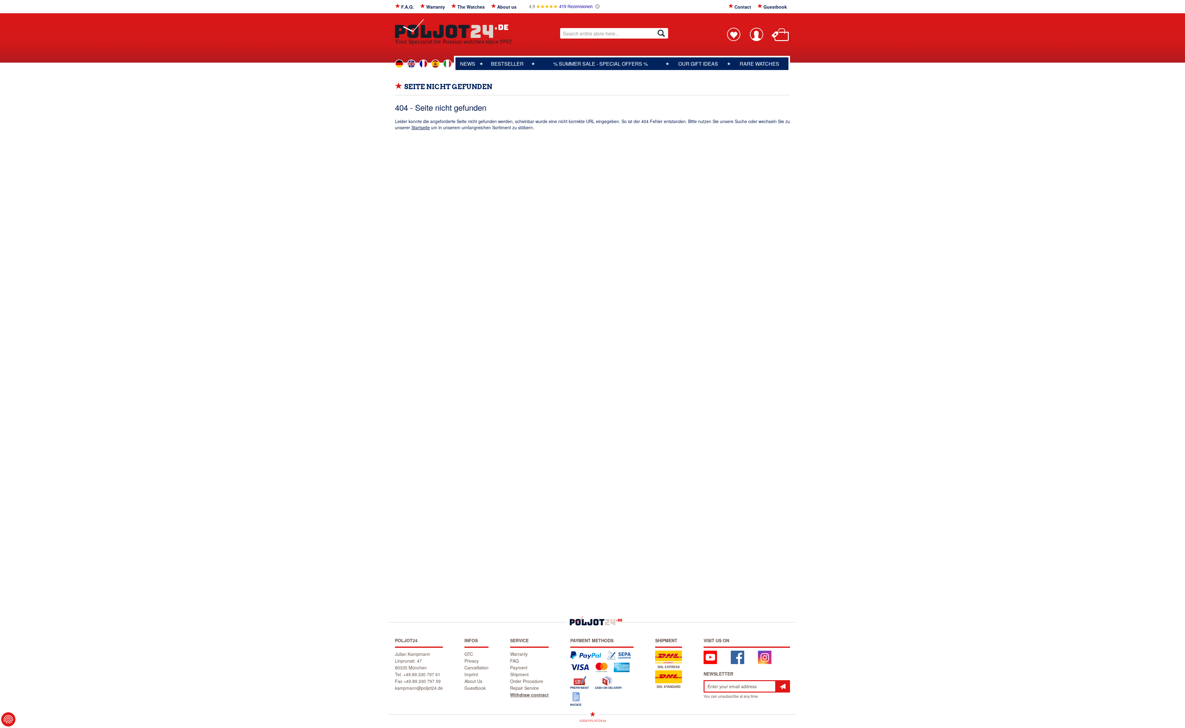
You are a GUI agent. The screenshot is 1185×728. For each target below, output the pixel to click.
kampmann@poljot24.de (419, 688)
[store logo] (453, 28)
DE (399, 64)
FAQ (514, 661)
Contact (742, 7)
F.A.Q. (407, 7)
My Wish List (733, 34)
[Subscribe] (782, 686)
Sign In (756, 34)
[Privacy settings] (8, 719)
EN (411, 64)
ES (435, 64)
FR (423, 64)
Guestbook (775, 7)
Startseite (420, 127)
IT (447, 64)
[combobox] (614, 33)
